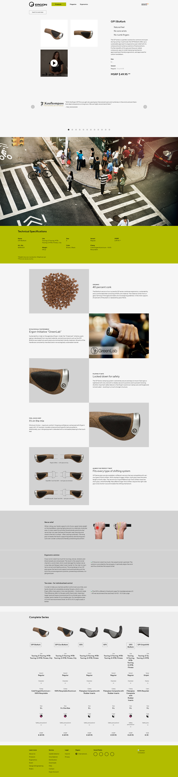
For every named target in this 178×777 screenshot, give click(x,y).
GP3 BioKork (131, 645)
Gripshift (120, 69)
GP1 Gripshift (143, 644)
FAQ (50, 766)
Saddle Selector (54, 754)
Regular (113, 69)
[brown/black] (41, 717)
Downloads (52, 763)
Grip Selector (53, 757)
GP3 (105, 644)
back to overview (37, 12)
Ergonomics (84, 4)
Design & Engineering (36, 766)
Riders (31, 769)
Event (31, 763)
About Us (32, 754)
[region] (89, 107)
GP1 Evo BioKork (61, 644)
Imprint (67, 754)
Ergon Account (54, 772)
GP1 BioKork (36, 644)
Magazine (73, 4)
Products (58, 4)
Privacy (67, 757)
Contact (51, 769)
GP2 (81, 644)
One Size (66, 708)
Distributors (53, 760)
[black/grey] (89, 717)
